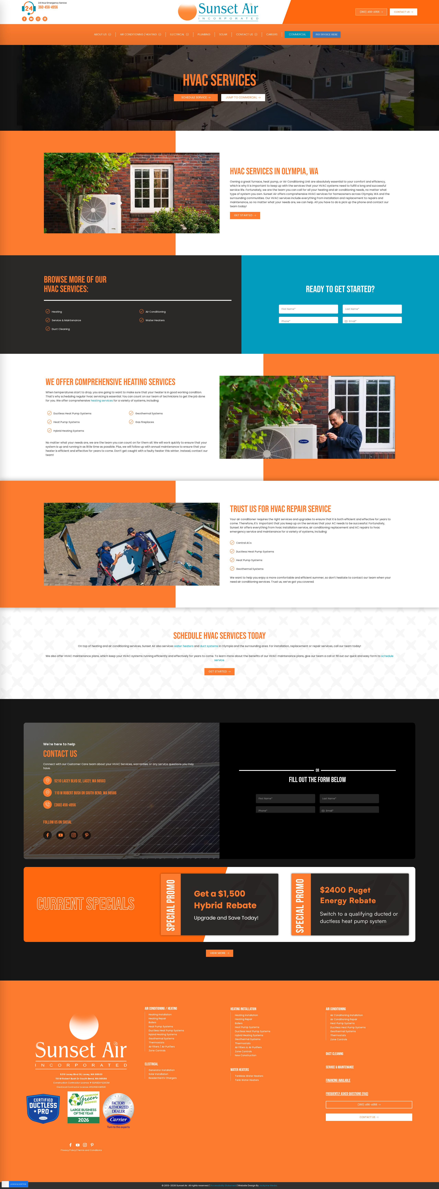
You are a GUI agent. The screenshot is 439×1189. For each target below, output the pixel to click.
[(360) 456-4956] (47, 804)
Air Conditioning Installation (346, 1015)
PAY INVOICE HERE (327, 34)
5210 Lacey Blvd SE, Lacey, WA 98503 (79, 781)
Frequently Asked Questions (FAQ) (347, 1094)
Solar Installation (158, 1074)
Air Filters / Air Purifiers (162, 1046)
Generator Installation (162, 1070)
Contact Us (244, 34)
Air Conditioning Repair (343, 1019)
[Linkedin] (45, 18)
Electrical (177, 34)
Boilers (152, 1022)
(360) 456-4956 (65, 805)
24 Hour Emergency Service (52, 2)
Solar (223, 34)
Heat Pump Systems (161, 1026)
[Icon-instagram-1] (38, 18)
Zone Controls (157, 1050)
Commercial (297, 34)
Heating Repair (157, 1018)
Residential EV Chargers (163, 1078)
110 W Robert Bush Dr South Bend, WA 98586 (85, 793)
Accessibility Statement (223, 1185)
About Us (100, 34)
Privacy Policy (68, 1150)
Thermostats (156, 1042)
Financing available (338, 1080)
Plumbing (204, 34)
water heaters (183, 646)
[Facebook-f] (24, 18)
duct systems (209, 646)
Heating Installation (160, 1014)
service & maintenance (340, 1067)
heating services (102, 401)
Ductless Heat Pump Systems (166, 1030)
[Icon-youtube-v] (31, 18)
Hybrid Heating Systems (163, 1034)
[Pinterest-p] (86, 835)
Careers (271, 34)
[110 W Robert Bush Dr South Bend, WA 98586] (47, 792)
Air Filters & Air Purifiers (248, 1047)
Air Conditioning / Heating (138, 34)
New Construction (245, 1055)
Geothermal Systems (161, 1038)
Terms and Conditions (89, 1150)
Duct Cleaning (334, 1054)
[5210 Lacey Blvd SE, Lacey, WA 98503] (47, 780)
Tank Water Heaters (247, 1080)
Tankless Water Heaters (249, 1076)
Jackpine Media (268, 1185)
